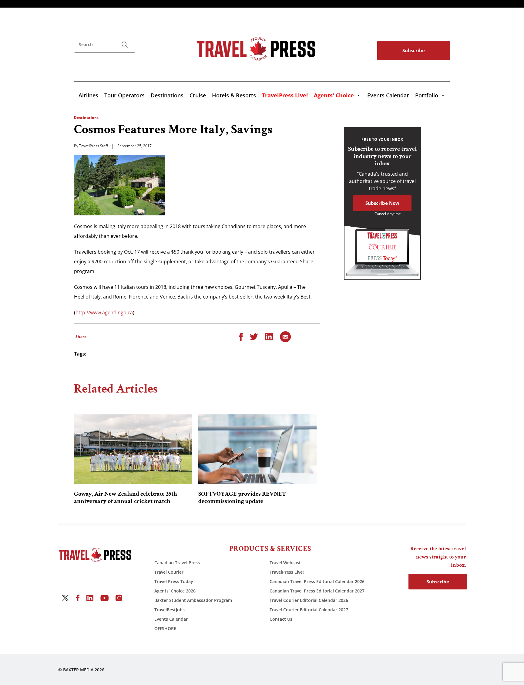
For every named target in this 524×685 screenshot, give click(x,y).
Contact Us (281, 619)
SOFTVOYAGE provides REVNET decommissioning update (242, 497)
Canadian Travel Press (177, 562)
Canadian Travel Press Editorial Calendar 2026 (317, 581)
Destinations (167, 95)
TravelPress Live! (287, 572)
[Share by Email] (285, 336)
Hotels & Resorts (234, 95)
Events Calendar (388, 95)
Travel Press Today (173, 581)
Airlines (88, 95)
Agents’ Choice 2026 (175, 591)
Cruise (198, 95)
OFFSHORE (165, 628)
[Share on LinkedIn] (269, 336)
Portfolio (426, 95)
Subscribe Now (382, 203)
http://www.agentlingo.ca (104, 312)
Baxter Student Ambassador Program (193, 600)
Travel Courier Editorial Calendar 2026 (309, 600)
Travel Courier (168, 572)
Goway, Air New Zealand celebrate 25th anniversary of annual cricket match (125, 497)
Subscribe (413, 50)
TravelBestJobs (169, 609)
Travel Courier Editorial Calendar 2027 (309, 609)
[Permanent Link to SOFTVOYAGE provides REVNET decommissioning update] (257, 449)
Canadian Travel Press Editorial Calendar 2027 (317, 591)
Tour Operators (124, 95)
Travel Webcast (285, 562)
